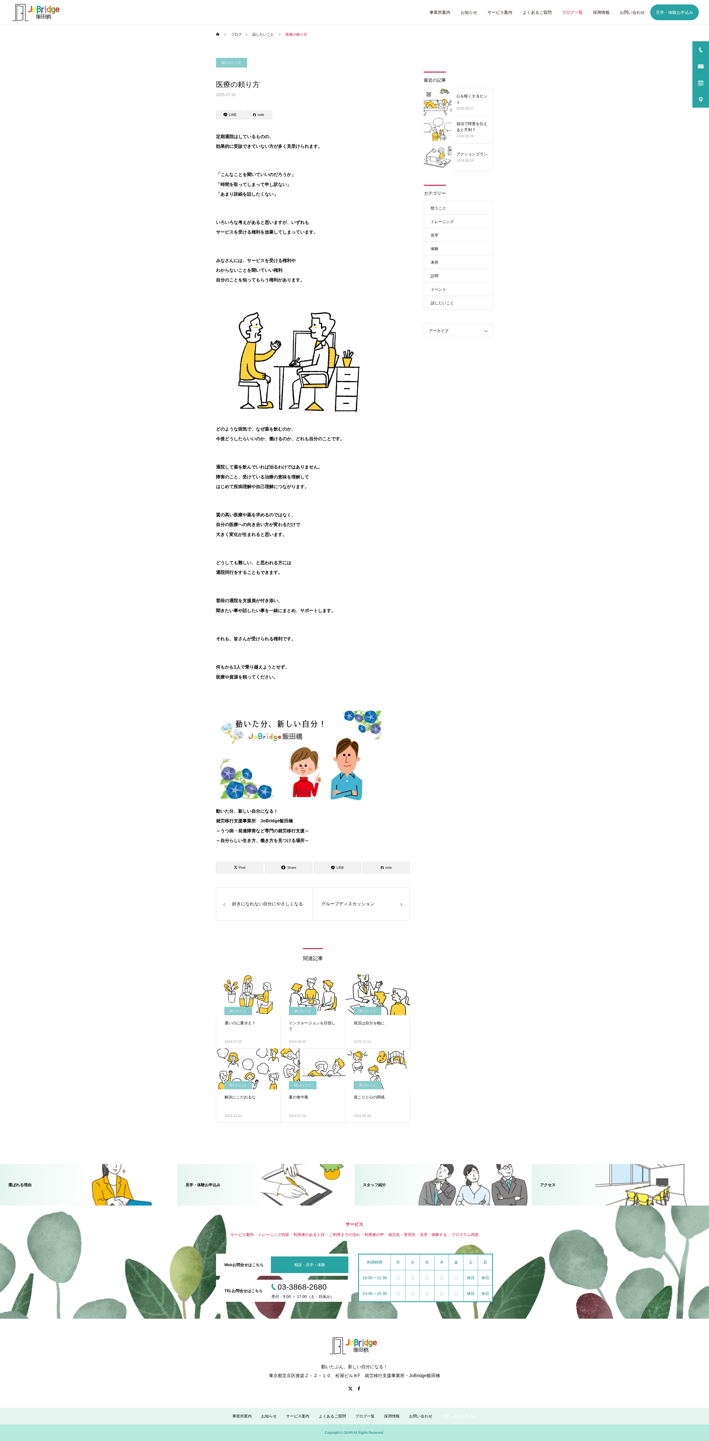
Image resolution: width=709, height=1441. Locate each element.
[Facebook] (358, 1388)
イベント (438, 289)
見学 (434, 235)
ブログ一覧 (572, 12)
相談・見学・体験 (309, 1265)
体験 (434, 249)
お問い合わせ (632, 12)
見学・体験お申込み (674, 12)
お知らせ (469, 12)
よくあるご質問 (537, 12)
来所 (434, 262)
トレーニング (442, 221)
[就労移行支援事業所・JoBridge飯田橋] (37, 12)
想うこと (438, 208)
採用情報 (601, 12)
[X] (350, 1388)
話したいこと (232, 62)
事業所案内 (440, 12)
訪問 (434, 276)
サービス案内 (499, 12)
